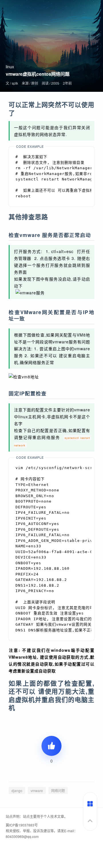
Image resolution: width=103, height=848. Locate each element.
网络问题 (58, 790)
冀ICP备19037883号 (22, 824)
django (16, 790)
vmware (37, 790)
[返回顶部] (90, 823)
